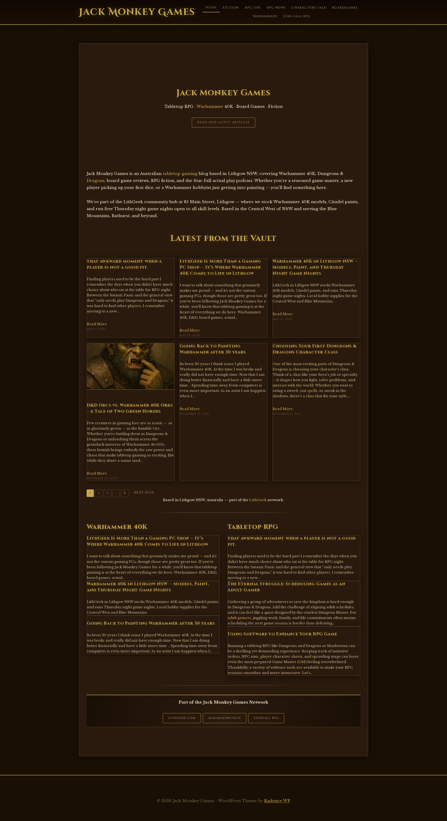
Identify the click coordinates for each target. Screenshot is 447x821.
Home (211, 7)
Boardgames (345, 8)
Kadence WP (277, 800)
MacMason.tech (224, 718)
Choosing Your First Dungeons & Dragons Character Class (315, 349)
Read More (97, 324)
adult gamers (239, 618)
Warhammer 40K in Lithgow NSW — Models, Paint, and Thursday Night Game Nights (315, 268)
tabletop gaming (180, 173)
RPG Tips (253, 8)
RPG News (276, 8)
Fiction (231, 8)
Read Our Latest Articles (223, 122)
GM (301, 662)
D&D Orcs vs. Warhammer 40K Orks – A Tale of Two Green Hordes (130, 408)
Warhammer (265, 16)
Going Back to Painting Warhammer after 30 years (213, 349)
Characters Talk (308, 8)
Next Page (144, 492)
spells (312, 391)
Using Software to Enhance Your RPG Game (282, 634)
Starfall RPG (266, 718)
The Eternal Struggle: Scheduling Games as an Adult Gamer (286, 587)
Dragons (96, 180)
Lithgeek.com (182, 718)
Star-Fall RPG (296, 16)
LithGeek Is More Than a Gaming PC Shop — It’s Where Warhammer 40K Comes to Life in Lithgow (220, 268)
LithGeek (258, 500)
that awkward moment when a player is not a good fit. (124, 264)
